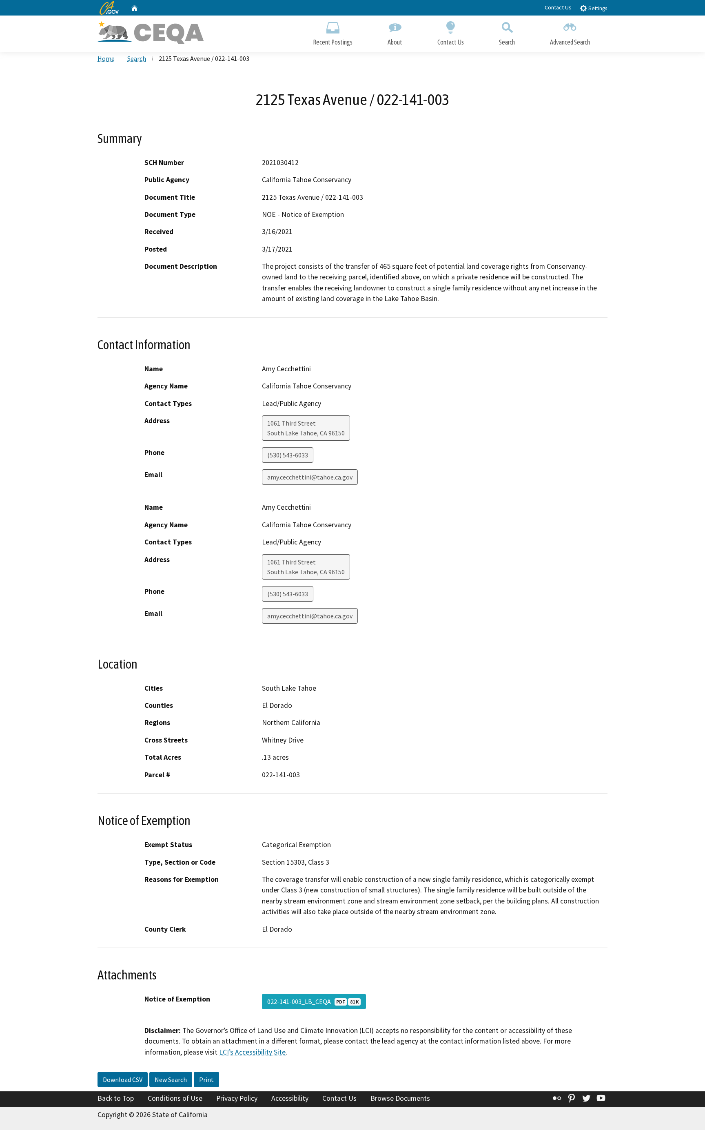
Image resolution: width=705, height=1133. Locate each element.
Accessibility (289, 1098)
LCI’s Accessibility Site (252, 1052)
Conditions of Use (175, 1098)
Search (507, 42)
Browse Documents (400, 1098)
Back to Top (116, 1098)
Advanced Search (570, 42)
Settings (597, 8)
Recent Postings (332, 42)
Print (206, 1079)
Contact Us (558, 7)
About (395, 42)
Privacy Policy (236, 1098)
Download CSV (122, 1079)
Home (106, 58)
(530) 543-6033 (287, 455)
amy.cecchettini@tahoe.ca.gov (309, 477)
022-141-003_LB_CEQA (313, 1001)
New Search (171, 1079)
